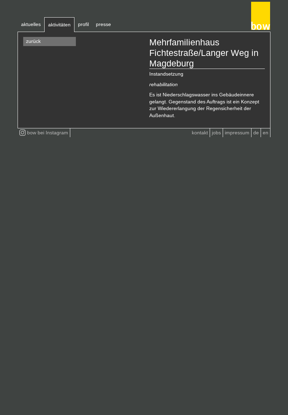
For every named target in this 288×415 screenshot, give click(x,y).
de (256, 132)
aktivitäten (59, 24)
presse (103, 24)
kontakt (200, 132)
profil (83, 24)
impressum (237, 132)
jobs (216, 132)
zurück (33, 41)
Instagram (47, 132)
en (265, 132)
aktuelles (31, 24)
